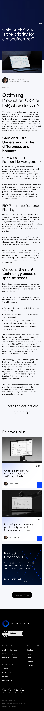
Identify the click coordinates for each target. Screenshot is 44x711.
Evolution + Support (9, 658)
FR (41, 689)
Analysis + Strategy (9, 650)
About (29, 658)
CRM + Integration (9, 654)
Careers (30, 662)
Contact (30, 665)
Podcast (5, 676)
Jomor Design (11, 706)
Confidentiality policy (8, 700)
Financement (7, 680)
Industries (30, 654)
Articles (5, 669)
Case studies (7, 672)
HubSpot (30, 650)
